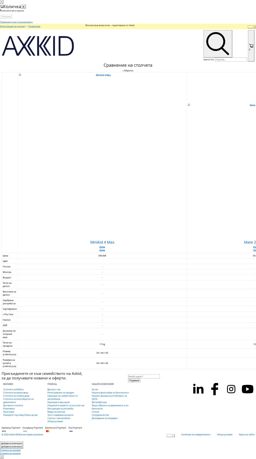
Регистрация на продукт (12, 26)
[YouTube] (247, 404)
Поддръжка (34, 26)
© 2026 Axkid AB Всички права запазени (22, 434)
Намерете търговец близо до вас (20, 414)
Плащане (6, 16)
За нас (95, 389)
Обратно (128, 70)
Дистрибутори (99, 402)
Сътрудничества (100, 414)
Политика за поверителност (196, 434)
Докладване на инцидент (105, 418)
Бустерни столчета (13, 405)
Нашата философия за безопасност (110, 392)
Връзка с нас (54, 389)
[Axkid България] (38, 45)
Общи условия (55, 421)
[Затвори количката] (23, 7)
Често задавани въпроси (60, 414)
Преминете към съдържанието (16, 22)
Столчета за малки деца (15, 392)
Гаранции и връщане (58, 402)
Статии (95, 411)
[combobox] (231, 60)
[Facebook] (214, 404)
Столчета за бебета (13, 389)
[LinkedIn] (198, 404)
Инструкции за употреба (60, 408)
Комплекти (9, 408)
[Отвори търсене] (217, 44)
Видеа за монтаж (56, 411)
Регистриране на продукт (60, 392)
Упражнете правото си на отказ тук (65, 405)
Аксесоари (8, 411)
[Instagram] (231, 404)
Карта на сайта (246, 434)
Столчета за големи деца (16, 395)
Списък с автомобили (58, 418)
